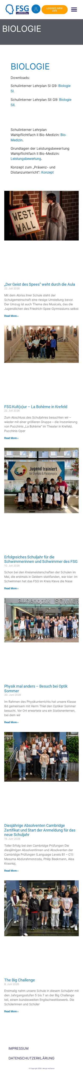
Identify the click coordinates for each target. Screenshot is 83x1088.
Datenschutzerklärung (31, 1058)
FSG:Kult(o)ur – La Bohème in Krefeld (35, 406)
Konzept (47, 172)
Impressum (19, 1048)
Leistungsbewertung (26, 159)
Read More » (11, 315)
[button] (74, 9)
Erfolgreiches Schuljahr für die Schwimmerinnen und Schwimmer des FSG (40, 559)
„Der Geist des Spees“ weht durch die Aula (39, 284)
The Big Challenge (19, 980)
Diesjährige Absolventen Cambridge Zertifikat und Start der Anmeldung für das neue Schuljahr (39, 830)
